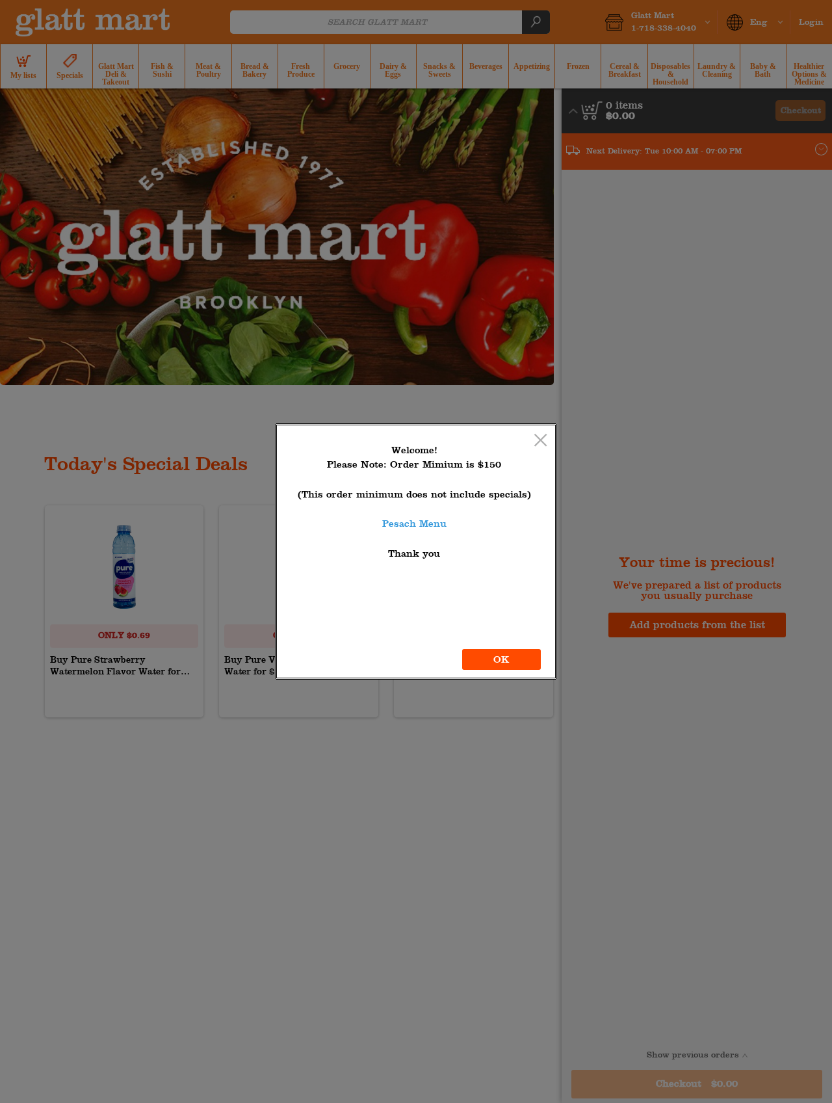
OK (501, 659)
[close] (540, 441)
